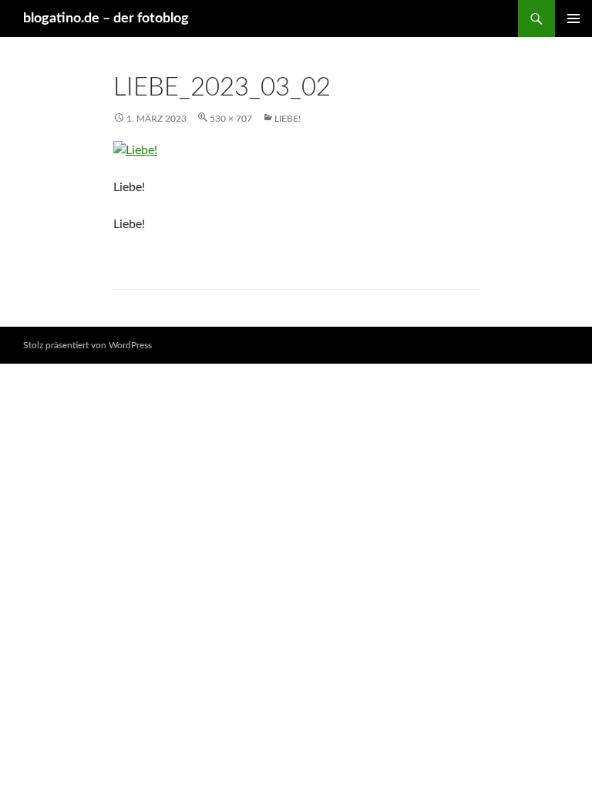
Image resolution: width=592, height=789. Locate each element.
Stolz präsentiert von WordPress (87, 345)
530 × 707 (231, 118)
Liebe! (287, 118)
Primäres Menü (573, 18)
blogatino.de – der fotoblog (106, 18)
